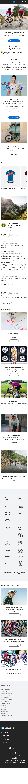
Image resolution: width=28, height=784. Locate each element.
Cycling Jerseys (5, 689)
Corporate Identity (6, 715)
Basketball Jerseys (6, 693)
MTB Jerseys (5, 701)
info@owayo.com (17, 760)
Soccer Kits (4, 713)
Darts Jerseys (5, 705)
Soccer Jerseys (5, 691)
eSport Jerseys (5, 703)
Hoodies (3, 709)
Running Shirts (5, 695)
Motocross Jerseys (6, 699)
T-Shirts (3, 707)
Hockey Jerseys (5, 697)
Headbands (4, 711)
